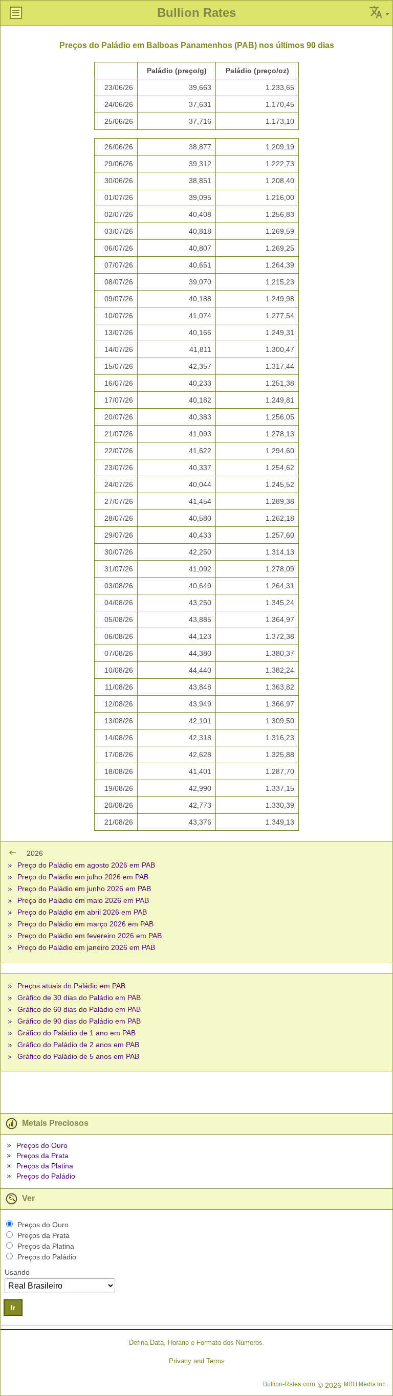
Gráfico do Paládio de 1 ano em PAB (76, 1033)
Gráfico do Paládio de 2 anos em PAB (78, 1044)
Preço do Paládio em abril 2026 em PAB (82, 912)
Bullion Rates (196, 12)
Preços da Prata (42, 1155)
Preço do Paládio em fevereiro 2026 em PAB (89, 936)
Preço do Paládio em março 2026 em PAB (85, 924)
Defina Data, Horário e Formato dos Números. (197, 1342)
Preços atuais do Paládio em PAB (71, 986)
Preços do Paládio (45, 1176)
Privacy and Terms (197, 1361)
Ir (13, 1308)
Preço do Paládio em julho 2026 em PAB (82, 877)
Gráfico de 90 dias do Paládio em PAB (79, 1021)
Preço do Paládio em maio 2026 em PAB (83, 900)
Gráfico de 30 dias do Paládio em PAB (79, 997)
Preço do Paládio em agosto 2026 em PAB (86, 865)
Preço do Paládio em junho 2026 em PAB (84, 888)
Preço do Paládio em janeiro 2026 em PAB (86, 947)
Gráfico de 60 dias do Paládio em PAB (79, 1009)
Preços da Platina (44, 1166)
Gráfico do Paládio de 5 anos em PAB (78, 1056)
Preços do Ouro (42, 1145)
